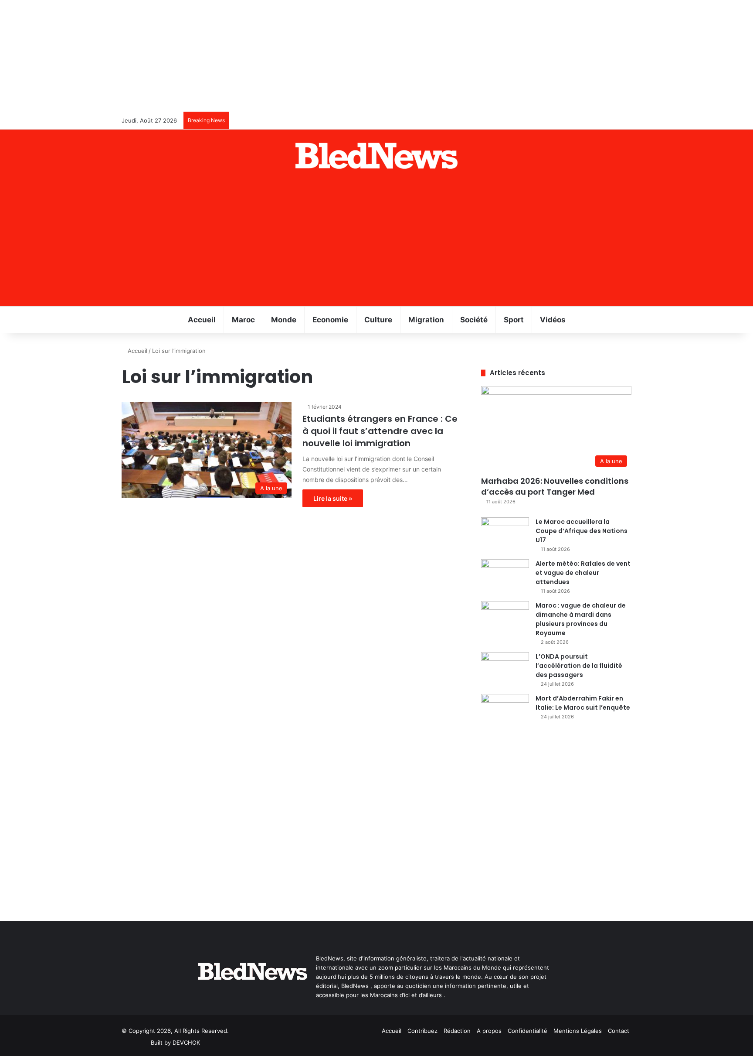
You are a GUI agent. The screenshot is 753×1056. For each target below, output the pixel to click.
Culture (378, 319)
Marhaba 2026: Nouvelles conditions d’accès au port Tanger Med (554, 486)
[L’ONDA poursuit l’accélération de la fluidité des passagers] (505, 668)
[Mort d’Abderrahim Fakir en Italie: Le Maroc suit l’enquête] (505, 710)
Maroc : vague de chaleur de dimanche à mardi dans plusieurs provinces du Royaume (581, 619)
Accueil (202, 319)
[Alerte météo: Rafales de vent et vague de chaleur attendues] (505, 575)
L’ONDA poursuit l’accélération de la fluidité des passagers (579, 665)
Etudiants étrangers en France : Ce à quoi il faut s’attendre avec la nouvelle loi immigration (380, 431)
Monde (283, 319)
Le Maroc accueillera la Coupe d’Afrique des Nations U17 (582, 530)
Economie (330, 319)
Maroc (243, 319)
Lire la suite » (332, 498)
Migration (426, 319)
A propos (489, 1030)
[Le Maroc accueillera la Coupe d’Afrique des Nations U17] (505, 533)
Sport (514, 319)
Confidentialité (527, 1030)
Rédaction (457, 1030)
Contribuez (422, 1030)
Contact (618, 1030)
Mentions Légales (577, 1030)
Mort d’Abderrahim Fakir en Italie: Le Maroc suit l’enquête (583, 703)
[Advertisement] (376, 241)
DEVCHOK (186, 1042)
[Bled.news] (376, 156)
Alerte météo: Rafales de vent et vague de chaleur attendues (583, 572)
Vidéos (553, 319)
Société (474, 319)
